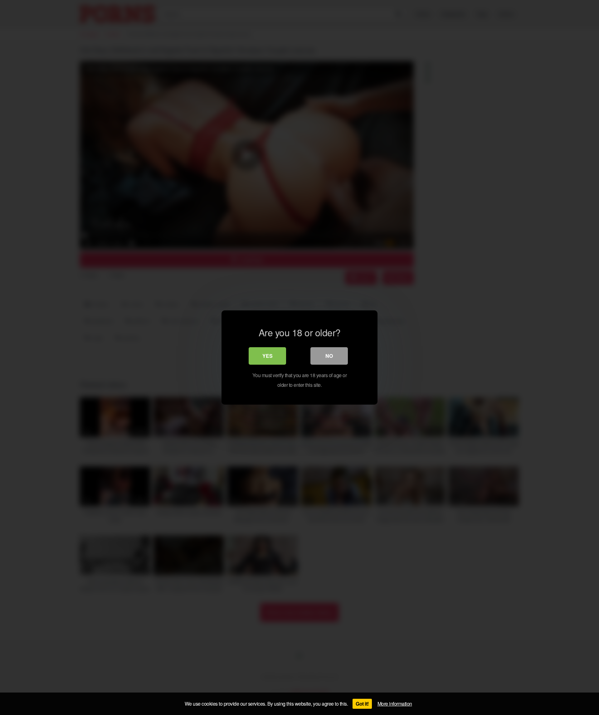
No (329, 355)
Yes (267, 355)
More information (394, 703)
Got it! (362, 703)
